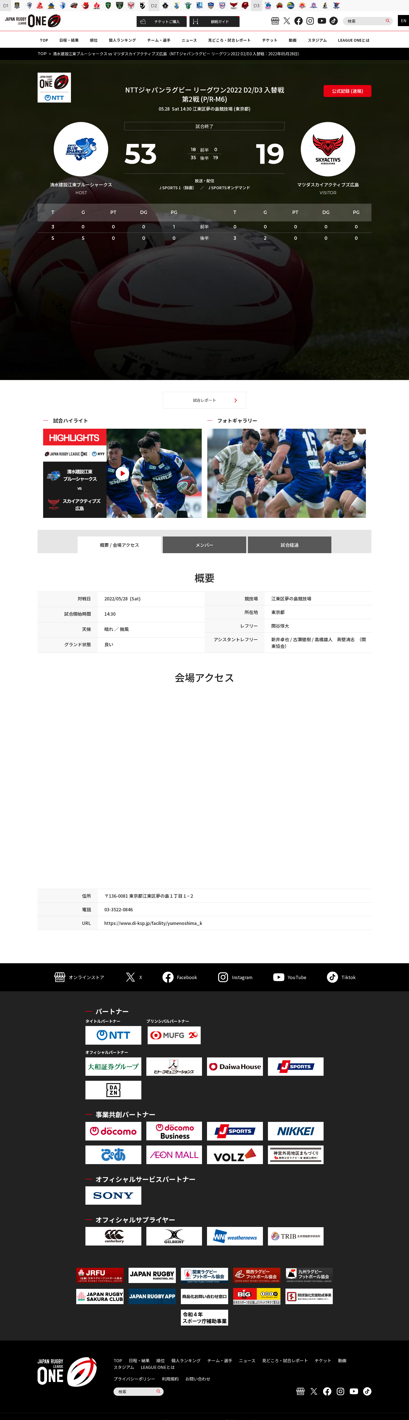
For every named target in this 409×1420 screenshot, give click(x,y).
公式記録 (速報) (347, 91)
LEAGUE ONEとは (353, 40)
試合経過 (290, 544)
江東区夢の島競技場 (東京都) (221, 108)
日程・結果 (69, 40)
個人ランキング (122, 40)
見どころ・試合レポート (229, 40)
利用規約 (170, 1379)
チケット (270, 40)
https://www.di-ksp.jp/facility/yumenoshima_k (153, 923)
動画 (293, 40)
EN (403, 20)
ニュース (189, 40)
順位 (94, 40)
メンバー (204, 544)
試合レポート (204, 400)
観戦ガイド (220, 21)
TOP (44, 40)
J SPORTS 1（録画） (177, 187)
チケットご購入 (167, 21)
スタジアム (317, 40)
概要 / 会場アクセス (119, 544)
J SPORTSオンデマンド (229, 187)
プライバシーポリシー (134, 1379)
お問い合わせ (197, 1379)
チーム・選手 (159, 40)
